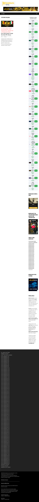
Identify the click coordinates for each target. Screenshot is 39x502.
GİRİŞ (36, 23)
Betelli (30, 308)
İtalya (10, 29)
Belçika (6, 28)
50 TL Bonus (3, 28)
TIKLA (36, 32)
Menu (4, 13)
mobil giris (5, 36)
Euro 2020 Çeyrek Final (5, 29)
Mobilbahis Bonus (4, 30)
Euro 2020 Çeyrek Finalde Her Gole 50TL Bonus (7, 34)
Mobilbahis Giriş (10, 30)
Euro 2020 (10, 28)
